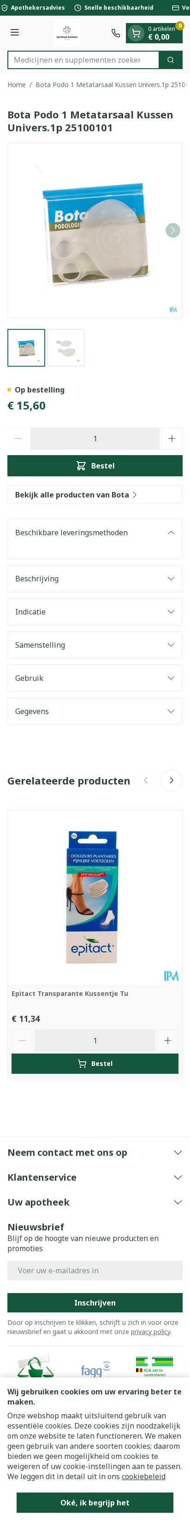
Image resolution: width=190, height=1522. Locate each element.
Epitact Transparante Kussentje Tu (70, 993)
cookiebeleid (144, 1476)
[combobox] (83, 60)
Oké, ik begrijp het (95, 1503)
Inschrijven (95, 1303)
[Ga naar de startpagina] (66, 33)
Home (16, 84)
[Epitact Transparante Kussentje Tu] (95, 897)
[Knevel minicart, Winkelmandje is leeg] (136, 33)
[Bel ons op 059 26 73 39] (115, 33)
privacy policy (150, 1331)
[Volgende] (173, 230)
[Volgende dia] (171, 780)
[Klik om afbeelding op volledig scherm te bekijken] (95, 230)
